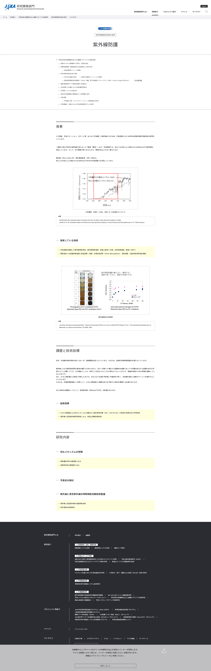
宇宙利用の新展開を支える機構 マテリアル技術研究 (33, 17)
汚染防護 (63, 97)
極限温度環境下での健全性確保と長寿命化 (74, 84)
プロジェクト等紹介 (52, 609)
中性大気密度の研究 (70, 77)
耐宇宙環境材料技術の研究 (59, 17)
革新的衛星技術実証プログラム (125, 609)
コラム (106, 638)
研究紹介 (12, 17)
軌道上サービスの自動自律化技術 (123, 561)
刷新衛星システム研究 (82, 548)
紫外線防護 (138, 80)
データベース (143, 638)
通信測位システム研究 (102, 548)
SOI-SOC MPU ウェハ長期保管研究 (119, 595)
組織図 (88, 535)
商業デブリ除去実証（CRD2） (85, 614)
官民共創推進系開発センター (122, 619)
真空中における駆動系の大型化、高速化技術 (74, 63)
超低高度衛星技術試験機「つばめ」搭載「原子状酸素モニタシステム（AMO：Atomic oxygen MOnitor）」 (97, 80)
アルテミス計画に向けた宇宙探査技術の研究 (90, 573)
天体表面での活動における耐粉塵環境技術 (74, 87)
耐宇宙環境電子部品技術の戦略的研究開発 (89, 595)
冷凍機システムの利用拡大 (69, 90)
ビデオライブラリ (93, 638)
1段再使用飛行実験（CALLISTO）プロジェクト (139, 617)
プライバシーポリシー (100, 655)
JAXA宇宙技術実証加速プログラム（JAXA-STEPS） (92, 609)
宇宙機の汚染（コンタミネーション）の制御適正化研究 (81, 101)
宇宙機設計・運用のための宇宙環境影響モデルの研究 (77, 104)
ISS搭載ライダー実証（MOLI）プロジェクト (114, 614)
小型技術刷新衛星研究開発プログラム (87, 612)
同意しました (105, 666)
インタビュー (117, 638)
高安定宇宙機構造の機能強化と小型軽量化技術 (75, 94)
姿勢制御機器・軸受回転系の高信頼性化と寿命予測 (76, 67)
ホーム (5, 17)
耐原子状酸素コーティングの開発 (91, 77)
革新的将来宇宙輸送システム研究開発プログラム (91, 619)
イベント (47, 629)
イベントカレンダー (81, 629)
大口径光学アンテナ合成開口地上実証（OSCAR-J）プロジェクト (96, 617)
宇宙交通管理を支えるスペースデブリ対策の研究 (91, 561)
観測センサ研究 (119, 548)
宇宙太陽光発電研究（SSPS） (132, 559)
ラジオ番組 (130, 638)
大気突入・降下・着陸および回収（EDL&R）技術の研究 (128, 573)
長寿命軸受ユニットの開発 (72, 70)
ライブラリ (48, 638)
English (204, 6)
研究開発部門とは (51, 535)
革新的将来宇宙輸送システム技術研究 (87, 584)
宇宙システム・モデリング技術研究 (108, 600)
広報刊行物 (78, 638)
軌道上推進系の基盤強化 (83, 600)
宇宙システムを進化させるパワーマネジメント (90, 597)
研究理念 (78, 535)
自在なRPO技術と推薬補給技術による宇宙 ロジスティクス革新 (96, 559)
